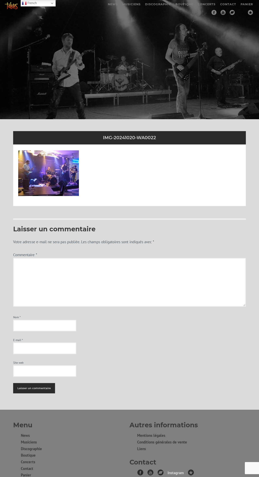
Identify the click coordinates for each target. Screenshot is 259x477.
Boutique (184, 4)
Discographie (158, 4)
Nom (17, 317)
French (32, 3)
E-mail (18, 340)
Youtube (223, 12)
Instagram (241, 12)
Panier (247, 4)
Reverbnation (250, 12)
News (113, 4)
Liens (141, 448)
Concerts (206, 4)
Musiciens (131, 4)
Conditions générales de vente (162, 441)
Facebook (214, 12)
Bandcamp (232, 12)
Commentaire (25, 254)
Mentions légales (151, 435)
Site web (18, 362)
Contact (228, 4)
